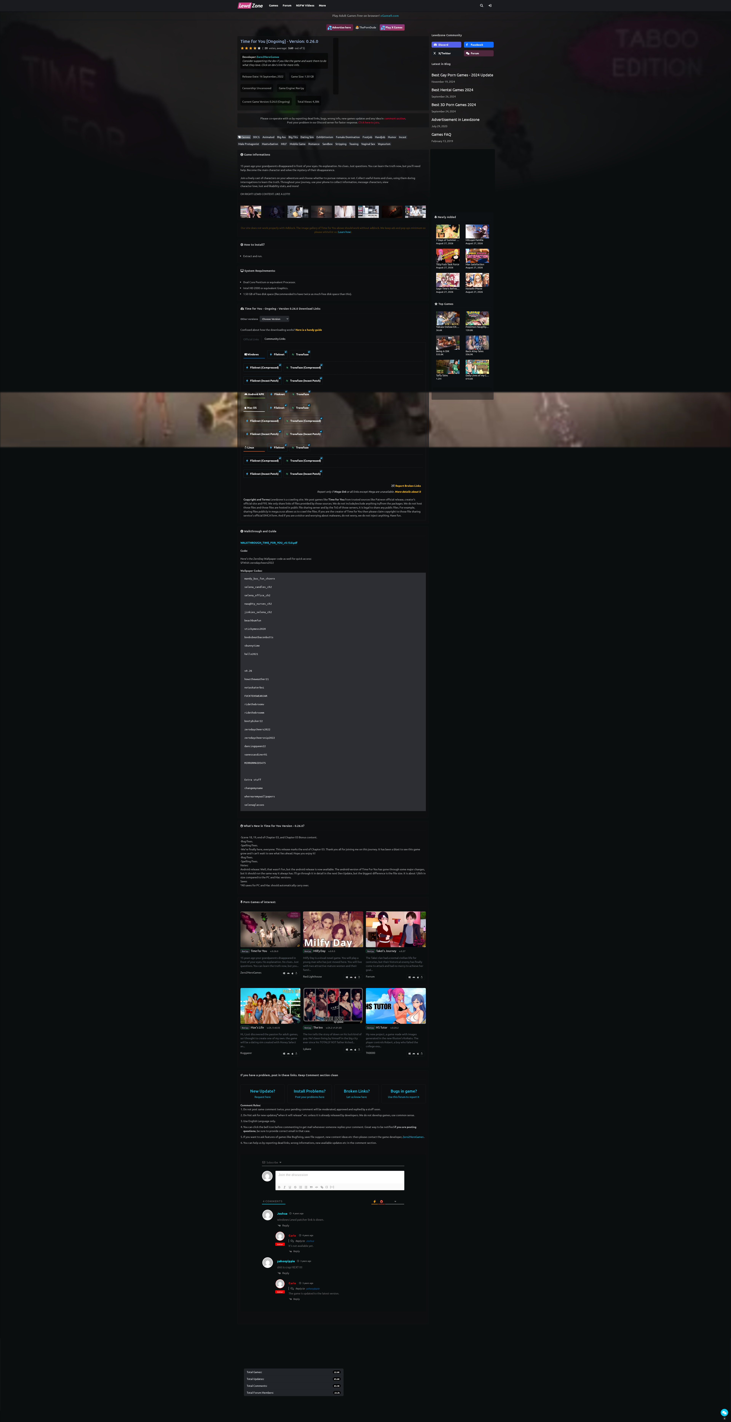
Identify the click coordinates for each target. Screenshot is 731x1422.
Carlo (292, 1235)
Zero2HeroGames (268, 56)
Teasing (353, 143)
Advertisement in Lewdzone (456, 119)
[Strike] (295, 1187)
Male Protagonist (248, 143)
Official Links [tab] (251, 339)
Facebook (476, 44)
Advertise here (339, 27)
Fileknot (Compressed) (264, 367)
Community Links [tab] (275, 338)
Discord (443, 44)
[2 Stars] (246, 48)
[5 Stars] (259, 48)
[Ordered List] (300, 1187)
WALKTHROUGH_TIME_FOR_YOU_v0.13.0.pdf (268, 542)
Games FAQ (441, 134)
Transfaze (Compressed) (305, 367)
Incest (402, 137)
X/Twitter (444, 53)
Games (273, 5)
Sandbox (327, 143)
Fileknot (278, 354)
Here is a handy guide (308, 329)
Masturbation (270, 143)
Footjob (367, 137)
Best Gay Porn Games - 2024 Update (462, 74)
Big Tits (293, 137)
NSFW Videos (305, 5)
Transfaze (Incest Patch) (305, 380)
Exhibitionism (325, 137)
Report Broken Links (408, 485)
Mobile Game (298, 143)
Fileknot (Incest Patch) (264, 380)
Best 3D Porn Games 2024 (454, 104)
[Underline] (290, 1187)
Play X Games (391, 27)
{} (327, 1186)
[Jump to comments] (724, 1412)
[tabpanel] (333, 413)
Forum (287, 5)
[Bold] (279, 1187)
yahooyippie (312, 1288)
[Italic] (284, 1187)
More (322, 5)
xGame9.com (389, 16)
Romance (314, 143)
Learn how (344, 231)
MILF (284, 143)
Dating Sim (307, 137)
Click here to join (368, 122)
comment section (394, 118)
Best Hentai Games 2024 (452, 89)
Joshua (310, 1240)
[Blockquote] (311, 1187)
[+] (332, 1186)
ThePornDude (367, 27)
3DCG (256, 137)
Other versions (249, 319)
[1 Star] (242, 48)
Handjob (380, 137)
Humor (392, 137)
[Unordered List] (306, 1187)
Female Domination (348, 137)
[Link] (322, 1187)
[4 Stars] (255, 48)
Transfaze (302, 354)
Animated (268, 137)
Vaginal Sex (368, 143)
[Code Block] (316, 1187)
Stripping (340, 143)
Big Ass (281, 137)
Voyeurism (384, 143)
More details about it (408, 491)
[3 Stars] (251, 48)
